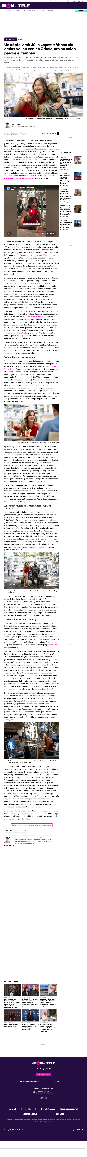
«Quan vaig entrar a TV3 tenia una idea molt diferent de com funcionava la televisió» (65, 196)
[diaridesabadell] (28, 1109)
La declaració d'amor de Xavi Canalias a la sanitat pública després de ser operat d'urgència (48, 1002)
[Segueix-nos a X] (40, 1069)
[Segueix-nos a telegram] (46, 1069)
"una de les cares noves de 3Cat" (33, 255)
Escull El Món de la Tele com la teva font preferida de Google (32, 825)
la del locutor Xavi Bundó (33, 317)
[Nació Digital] (16, 6)
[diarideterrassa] (48, 1109)
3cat (17, 830)
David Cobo (16, 124)
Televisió (17, 11)
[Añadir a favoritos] (58, 133)
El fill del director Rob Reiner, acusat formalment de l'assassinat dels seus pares (30, 1002)
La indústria (50, 11)
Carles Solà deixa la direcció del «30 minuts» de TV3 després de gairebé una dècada (66, 163)
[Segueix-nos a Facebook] (37, 1069)
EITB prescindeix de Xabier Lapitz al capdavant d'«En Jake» (66, 225)
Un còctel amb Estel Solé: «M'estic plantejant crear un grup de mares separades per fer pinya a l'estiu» (41, 70)
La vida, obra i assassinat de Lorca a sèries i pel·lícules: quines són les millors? (66, 211)
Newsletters (62, 1)
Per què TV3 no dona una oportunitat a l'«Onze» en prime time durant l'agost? (66, 179)
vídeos (24, 830)
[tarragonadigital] (69, 1109)
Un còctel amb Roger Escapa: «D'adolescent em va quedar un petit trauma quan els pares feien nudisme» (42, 68)
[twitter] (5, 849)
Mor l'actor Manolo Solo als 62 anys (11, 1025)
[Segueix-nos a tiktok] (50, 1069)
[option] (43, 96)
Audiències (8, 11)
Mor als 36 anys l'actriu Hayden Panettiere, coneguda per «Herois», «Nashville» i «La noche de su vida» (12, 1003)
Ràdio (23, 11)
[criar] (60, 1114)
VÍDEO (22, 39)
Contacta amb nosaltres (43, 1074)
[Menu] (1, 10)
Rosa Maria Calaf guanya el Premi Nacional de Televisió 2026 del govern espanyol (48, 1028)
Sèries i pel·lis (65, 206)
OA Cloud (80, 1130)
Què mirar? (40, 11)
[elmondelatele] (30, 1114)
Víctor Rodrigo (64, 169)
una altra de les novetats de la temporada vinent (33, 283)
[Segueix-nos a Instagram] (43, 1069)
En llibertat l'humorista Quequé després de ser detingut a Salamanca (30, 1027)
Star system (31, 11)
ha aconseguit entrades (18, 333)
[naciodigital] (12, 1109)
